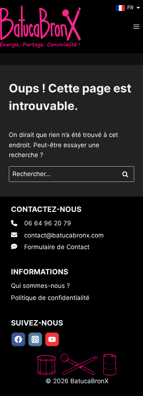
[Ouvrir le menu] (136, 26)
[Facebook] (18, 339)
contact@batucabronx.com (64, 235)
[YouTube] (52, 339)
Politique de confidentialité (50, 297)
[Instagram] (35, 339)
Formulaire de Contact (56, 247)
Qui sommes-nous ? (40, 285)
